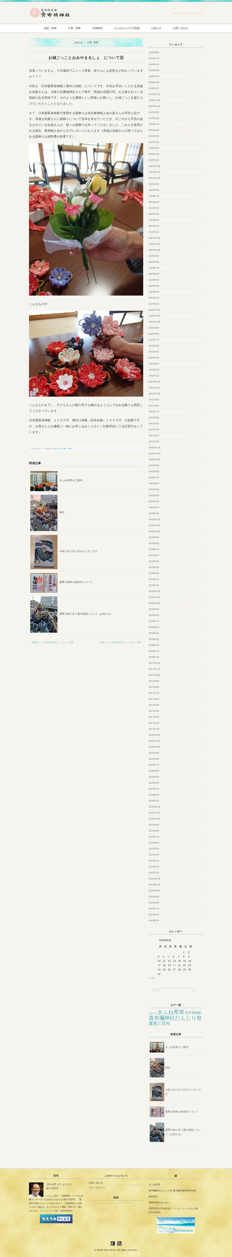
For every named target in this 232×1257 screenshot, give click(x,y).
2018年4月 (154, 639)
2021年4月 (154, 423)
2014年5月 (154, 920)
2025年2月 (154, 154)
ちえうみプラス (47, 1210)
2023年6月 (154, 274)
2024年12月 (155, 166)
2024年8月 (154, 190)
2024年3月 (154, 220)
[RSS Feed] (119, 1244)
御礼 (62, 512)
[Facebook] (114, 1244)
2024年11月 (155, 172)
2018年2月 (154, 651)
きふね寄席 (170, 1012)
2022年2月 (154, 369)
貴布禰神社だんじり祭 (175, 1018)
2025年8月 (154, 118)
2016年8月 (154, 759)
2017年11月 (155, 669)
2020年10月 (155, 459)
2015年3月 (154, 860)
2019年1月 (154, 585)
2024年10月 (155, 178)
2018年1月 (154, 657)
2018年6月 (154, 627)
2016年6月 (154, 771)
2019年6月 (154, 555)
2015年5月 (154, 848)
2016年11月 (155, 741)
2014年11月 (155, 884)
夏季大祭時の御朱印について (75, 582)
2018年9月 (154, 609)
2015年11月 (155, 813)
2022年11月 (155, 316)
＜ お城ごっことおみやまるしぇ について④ (51, 642)
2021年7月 (154, 411)
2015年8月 (154, 831)
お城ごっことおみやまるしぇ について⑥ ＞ (121, 642)
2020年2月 (154, 507)
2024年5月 (154, 208)
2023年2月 (154, 298)
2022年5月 (154, 352)
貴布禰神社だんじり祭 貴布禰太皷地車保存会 (172, 1190)
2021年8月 (154, 405)
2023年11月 (155, 244)
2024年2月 (154, 226)
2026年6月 (154, 64)
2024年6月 (154, 202)
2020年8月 (154, 471)
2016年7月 (154, 765)
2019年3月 (154, 573)
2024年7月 (154, 196)
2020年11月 (155, 453)
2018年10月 (155, 603)
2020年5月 (154, 489)
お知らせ (156, 28)
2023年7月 (154, 268)
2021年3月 (154, 429)
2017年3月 (154, 717)
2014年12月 (155, 878)
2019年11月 (155, 525)
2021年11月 (155, 387)
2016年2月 (154, 795)
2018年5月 (154, 633)
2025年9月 (154, 112)
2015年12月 (155, 807)
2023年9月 (154, 256)
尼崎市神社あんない (159, 1202)
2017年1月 (154, 729)
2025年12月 (155, 94)
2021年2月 (154, 435)
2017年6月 (154, 699)
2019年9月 (154, 537)
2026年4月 (154, 76)
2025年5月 (154, 136)
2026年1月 (154, 88)
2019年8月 (154, 543)
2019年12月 (155, 519)
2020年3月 (154, 501)
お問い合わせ (180, 28)
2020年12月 (155, 447)
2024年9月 (154, 184)
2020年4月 (154, 495)
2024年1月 (154, 232)
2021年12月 (155, 381)
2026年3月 (154, 82)
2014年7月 (154, 908)
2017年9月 (154, 681)
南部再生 (153, 1196)
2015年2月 (154, 866)
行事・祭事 (74, 28)
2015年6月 (154, 843)
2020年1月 (154, 513)
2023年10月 (155, 250)
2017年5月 (154, 705)
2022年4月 (154, 358)
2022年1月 (154, 375)
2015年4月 (154, 854)
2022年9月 (154, 328)
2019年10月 (155, 531)
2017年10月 (155, 675)
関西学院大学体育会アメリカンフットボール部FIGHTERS (173, 1210)
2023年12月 (155, 238)
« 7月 (152, 978)
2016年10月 (155, 747)
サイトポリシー (97, 1187)
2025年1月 (154, 160)
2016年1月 (154, 801)
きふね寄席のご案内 (70, 480)
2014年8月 (154, 902)
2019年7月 (154, 549)
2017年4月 (154, 711)
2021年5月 (154, 417)
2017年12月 (155, 663)
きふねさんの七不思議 (127, 28)
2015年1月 (154, 872)
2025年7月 (154, 124)
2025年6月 (154, 130)
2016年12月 (155, 735)
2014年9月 (154, 896)
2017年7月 (154, 693)
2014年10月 (155, 890)
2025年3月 (154, 148)
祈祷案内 (97, 28)
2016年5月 (154, 777)
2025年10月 (155, 106)
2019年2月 (154, 579)
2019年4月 (154, 567)
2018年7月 (154, 621)
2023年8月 (154, 262)
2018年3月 (154, 645)
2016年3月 (154, 789)
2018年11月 (155, 597)
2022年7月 (154, 340)
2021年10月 (155, 393)
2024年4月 (154, 214)
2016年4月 (154, 783)
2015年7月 (154, 837)
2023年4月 (154, 286)
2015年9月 (154, 825)
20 (174, 965)
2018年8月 (154, 615)
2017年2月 (154, 723)
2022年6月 (154, 346)
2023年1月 (154, 304)
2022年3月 (154, 364)
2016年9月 (154, 753)
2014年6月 (154, 914)
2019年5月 (154, 561)
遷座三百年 (159, 1023)
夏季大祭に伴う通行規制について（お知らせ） (86, 613)
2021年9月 (154, 399)
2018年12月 (155, 591)
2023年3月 (154, 292)
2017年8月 (154, 687)
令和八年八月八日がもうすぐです (78, 551)
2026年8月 (154, 52)
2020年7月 (154, 477)
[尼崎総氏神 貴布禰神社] (50, 9)
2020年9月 (154, 465)
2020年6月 (154, 483)
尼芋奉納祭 (193, 1013)
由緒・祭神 (50, 28)
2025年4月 (154, 142)
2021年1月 (154, 441)
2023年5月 (154, 280)
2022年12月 (155, 310)
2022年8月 (154, 334)
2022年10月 (155, 322)
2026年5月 (154, 70)
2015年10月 (155, 819)
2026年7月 (154, 58)
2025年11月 (155, 100)
